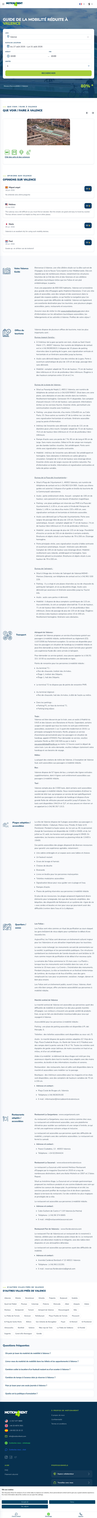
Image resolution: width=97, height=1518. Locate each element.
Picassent (75, 1316)
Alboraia (7, 1298)
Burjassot (63, 1298)
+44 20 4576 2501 (16, 1426)
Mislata (18, 1298)
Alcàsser (27, 1316)
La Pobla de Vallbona (65, 1328)
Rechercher (48, 73)
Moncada (56, 1304)
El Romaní (73, 1322)
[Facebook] (10, 1457)
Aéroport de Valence (46, 1310)
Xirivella (42, 1298)
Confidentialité (56, 1419)
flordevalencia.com (74, 1229)
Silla (75, 1310)
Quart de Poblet (10, 1304)
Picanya (24, 1304)
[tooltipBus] (22, 152)
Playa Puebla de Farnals (58, 1316)
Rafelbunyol (39, 1316)
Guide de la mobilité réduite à (35, 22)
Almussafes (8, 1328)
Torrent (31, 1310)
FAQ (6, 1470)
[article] (48, 136)
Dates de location (13, 43)
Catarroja (34, 1304)
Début (7, 52)
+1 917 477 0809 (15, 1421)
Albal (67, 1304)
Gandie (39, 1333)
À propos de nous (58, 1415)
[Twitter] (15, 1457)
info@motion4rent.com (17, 1436)
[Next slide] (92, 112)
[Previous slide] (87, 112)
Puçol (63, 1322)
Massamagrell (63, 1310)
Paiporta (52, 1298)
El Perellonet (87, 1322)
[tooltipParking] (29, 152)
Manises (7, 1310)
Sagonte (7, 1333)
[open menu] (3, 4)
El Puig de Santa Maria (13, 1322)
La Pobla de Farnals (12, 1316)
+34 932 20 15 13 (16, 1430)
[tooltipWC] (8, 152)
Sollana (31, 1328)
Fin (50, 52)
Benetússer (29, 1298)
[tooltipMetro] (15, 152)
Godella (75, 1298)
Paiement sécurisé (11, 1474)
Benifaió (21, 1328)
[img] (14, 4)
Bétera (28, 1322)
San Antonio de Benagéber (46, 1322)
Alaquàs (76, 1304)
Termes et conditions (59, 1424)
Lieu (7, 33)
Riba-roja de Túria (45, 1328)
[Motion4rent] (14, 4)
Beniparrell (19, 1310)
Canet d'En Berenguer (23, 1333)
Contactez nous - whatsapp (19, 1443)
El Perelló (81, 1328)
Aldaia (86, 1304)
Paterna (46, 1304)
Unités (8, 61)
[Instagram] (6, 1457)
